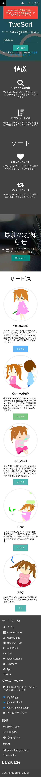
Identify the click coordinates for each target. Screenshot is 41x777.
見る (20, 608)
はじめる (20, 349)
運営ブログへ (20, 258)
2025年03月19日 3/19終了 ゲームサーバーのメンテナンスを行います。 (20, 250)
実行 (23, 48)
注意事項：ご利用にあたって (24, 53)
